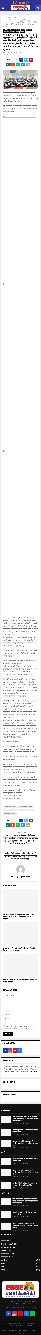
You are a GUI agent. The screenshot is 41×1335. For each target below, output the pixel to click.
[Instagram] (14, 1313)
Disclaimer (26, 1330)
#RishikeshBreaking (10, 813)
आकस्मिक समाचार (16, 29)
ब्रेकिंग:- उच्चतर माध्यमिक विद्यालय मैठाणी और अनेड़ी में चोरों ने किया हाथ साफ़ (20, 980)
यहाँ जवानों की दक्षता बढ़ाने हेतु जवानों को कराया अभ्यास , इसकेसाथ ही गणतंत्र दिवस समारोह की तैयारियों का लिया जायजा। (18, 916)
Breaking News (8, 29)
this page (33, 1071)
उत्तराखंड (23, 29)
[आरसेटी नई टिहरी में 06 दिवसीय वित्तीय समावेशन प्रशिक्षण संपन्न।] (6, 1132)
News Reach (29, 1325)
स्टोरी (2, 1266)
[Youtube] (20, 1313)
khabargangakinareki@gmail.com (24, 1307)
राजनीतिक (12, 31)
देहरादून (3, 1270)
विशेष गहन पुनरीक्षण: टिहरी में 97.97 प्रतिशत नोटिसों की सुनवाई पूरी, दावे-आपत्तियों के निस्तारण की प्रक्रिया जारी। (25, 1118)
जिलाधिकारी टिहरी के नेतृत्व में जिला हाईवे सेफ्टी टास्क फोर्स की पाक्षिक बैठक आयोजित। (25, 1184)
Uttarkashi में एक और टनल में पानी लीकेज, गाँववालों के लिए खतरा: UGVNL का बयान (19, 949)
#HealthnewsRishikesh (25, 807)
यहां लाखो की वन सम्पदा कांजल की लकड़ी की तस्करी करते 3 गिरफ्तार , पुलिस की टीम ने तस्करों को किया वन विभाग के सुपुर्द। (20, 856)
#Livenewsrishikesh (10, 810)
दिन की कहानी (6, 31)
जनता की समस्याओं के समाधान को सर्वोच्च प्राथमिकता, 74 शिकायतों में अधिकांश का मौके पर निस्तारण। (25, 1143)
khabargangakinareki (11, 52)
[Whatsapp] (32, 1313)
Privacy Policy (20, 1333)
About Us (34, 1330)
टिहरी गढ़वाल (28, 29)
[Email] (26, 1313)
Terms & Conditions (15, 1330)
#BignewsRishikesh (10, 807)
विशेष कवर (22, 31)
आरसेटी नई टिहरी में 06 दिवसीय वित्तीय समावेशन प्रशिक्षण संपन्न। (25, 1131)
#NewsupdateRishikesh (26, 810)
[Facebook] (8, 1313)
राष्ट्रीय (17, 31)
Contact (4, 1330)
